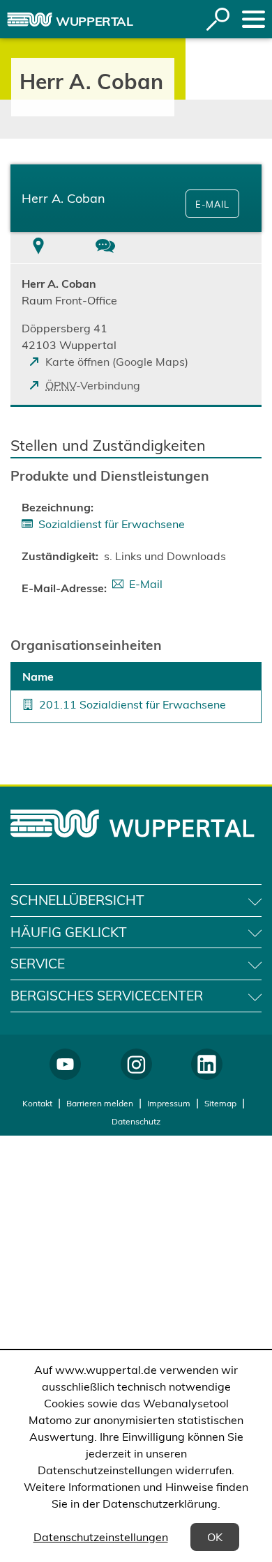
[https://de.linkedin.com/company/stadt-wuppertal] (207, 1064)
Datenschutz (136, 1121)
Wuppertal (94, 21)
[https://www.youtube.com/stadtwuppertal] (65, 1064)
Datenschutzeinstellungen (100, 1537)
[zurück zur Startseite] (29, 19)
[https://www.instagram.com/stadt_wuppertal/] (136, 1064)
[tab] (38, 247)
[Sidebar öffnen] (253, 19)
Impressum (168, 1103)
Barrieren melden (99, 1103)
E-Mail (212, 204)
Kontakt (37, 1103)
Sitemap (220, 1103)
